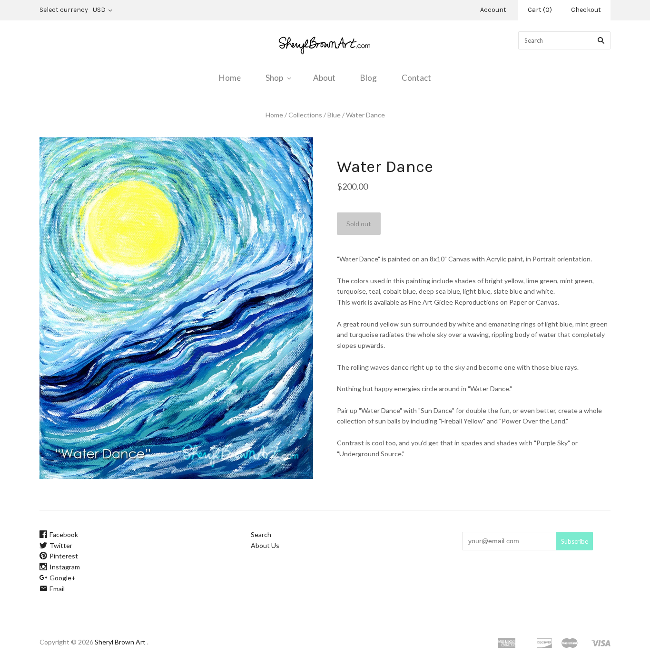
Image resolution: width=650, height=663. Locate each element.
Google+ (62, 578)
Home (230, 78)
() (540, 10)
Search (261, 534)
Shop (274, 78)
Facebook (63, 534)
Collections (305, 115)
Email (57, 589)
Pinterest (63, 556)
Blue (334, 115)
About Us (265, 545)
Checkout (586, 10)
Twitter (60, 545)
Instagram (64, 567)
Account (493, 10)
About (324, 78)
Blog (368, 78)
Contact (416, 78)
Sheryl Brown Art (120, 642)
